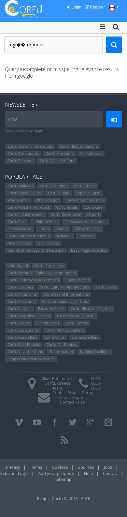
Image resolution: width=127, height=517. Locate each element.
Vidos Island (17, 265)
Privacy (13, 467)
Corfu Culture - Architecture (64, 287)
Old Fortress (48, 243)
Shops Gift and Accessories (30, 358)
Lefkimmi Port (45, 221)
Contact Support (72, 397)
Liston (43, 228)
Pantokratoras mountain (28, 235)
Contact (110, 473)
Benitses (85, 235)
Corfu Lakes (106, 287)
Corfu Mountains (21, 294)
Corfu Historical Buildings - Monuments (41, 272)
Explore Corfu (88, 192)
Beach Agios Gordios (89, 250)
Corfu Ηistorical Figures (91, 308)
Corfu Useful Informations (30, 146)
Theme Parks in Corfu (75, 315)
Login (75, 7)
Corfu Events (18, 322)
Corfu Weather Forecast (28, 207)
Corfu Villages (19, 308)
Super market (61, 351)
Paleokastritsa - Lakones (85, 221)
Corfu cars (93, 207)
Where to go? (47, 200)
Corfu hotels (67, 207)
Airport (93, 214)
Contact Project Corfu (72, 392)
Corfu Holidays (20, 185)
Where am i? (18, 200)
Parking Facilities (94, 351)
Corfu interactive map (84, 200)
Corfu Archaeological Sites (65, 301)
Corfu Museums (59, 153)
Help (88, 473)
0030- (96, 378)
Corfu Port (16, 221)
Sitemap (63, 479)
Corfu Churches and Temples (33, 279)
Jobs (108, 467)
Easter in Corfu (51, 308)
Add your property (56, 473)
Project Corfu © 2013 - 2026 (63, 498)
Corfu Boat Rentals (23, 344)
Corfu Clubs (54, 337)
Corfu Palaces (77, 279)
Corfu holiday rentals (25, 214)
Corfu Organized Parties (28, 315)
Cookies (60, 467)
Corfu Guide (58, 192)
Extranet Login (14, 473)
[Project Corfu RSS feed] (64, 440)
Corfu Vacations (53, 185)
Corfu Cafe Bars (84, 337)
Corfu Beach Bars (22, 337)
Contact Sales (72, 402)
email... (15, 119)
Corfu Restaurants (23, 153)
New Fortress (19, 243)
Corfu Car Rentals (62, 344)
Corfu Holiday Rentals (78, 146)
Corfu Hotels (91, 153)
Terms (36, 467)
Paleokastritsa (19, 228)
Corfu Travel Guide (24, 192)
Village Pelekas (87, 228)
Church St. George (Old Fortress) (35, 250)
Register (97, 7)
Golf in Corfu (47, 322)
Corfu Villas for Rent (57, 160)
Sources (86, 467)
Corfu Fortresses (49, 265)
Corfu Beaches (20, 160)
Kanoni (62, 228)
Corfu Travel (85, 185)
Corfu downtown (65, 214)
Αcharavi (64, 235)
